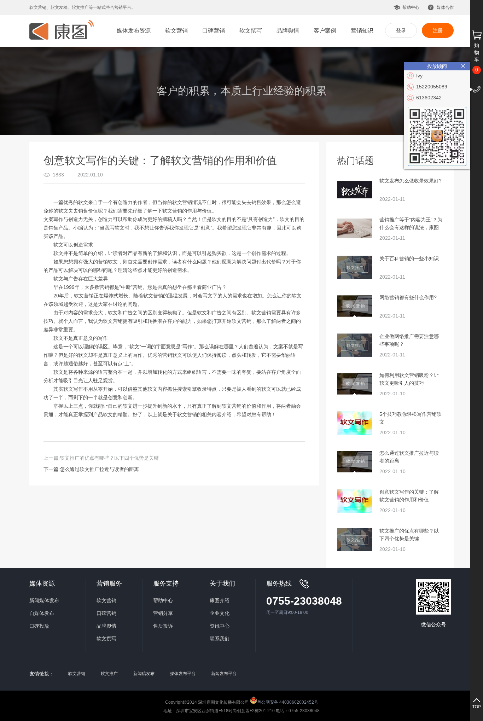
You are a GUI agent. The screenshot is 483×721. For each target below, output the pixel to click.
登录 (401, 30)
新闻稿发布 (144, 673)
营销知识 (362, 31)
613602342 (429, 97)
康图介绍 (219, 600)
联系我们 (219, 638)
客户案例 (325, 31)
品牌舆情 (288, 31)
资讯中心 (219, 626)
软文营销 (176, 31)
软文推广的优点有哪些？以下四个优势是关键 (109, 458)
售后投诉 (163, 626)
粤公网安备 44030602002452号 (287, 702)
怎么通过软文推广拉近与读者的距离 (99, 469)
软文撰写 (250, 31)
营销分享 (163, 613)
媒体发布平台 (183, 673)
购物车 (476, 52)
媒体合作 (445, 7)
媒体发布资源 (134, 31)
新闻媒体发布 (44, 600)
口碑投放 (39, 626)
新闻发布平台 (224, 673)
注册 (438, 30)
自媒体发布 (41, 613)
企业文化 (219, 613)
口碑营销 (213, 31)
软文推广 (109, 673)
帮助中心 (410, 7)
